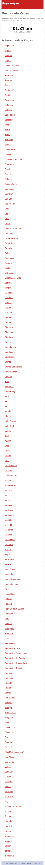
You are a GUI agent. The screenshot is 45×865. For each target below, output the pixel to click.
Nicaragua (9, 559)
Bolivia (8, 154)
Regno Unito (10, 643)
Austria (8, 95)
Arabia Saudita (11, 70)
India (7, 396)
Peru (7, 619)
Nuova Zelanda (11, 584)
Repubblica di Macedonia (16, 663)
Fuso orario (10, 3)
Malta (7, 500)
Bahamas (9, 105)
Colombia (9, 233)
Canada (8, 199)
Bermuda (9, 140)
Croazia (8, 248)
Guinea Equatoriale (13, 367)
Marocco (8, 505)
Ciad (7, 209)
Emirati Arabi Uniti (13, 278)
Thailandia (9, 796)
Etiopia (8, 288)
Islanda (8, 416)
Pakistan (8, 599)
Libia (7, 461)
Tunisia (8, 811)
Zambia (8, 851)
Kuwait (8, 441)
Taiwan (8, 787)
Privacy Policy (32, 863)
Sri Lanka (9, 747)
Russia (8, 688)
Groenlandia (10, 347)
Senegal (8, 708)
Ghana (8, 322)
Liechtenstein (11, 466)
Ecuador (8, 263)
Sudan (8, 767)
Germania (9, 317)
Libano (8, 456)
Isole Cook (9, 426)
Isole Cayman (11, 421)
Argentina (9, 75)
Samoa (8, 693)
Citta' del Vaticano (13, 228)
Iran (6, 401)
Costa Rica (10, 243)
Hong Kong (10, 391)
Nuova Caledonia (12, 579)
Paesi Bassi (10, 594)
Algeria (8, 51)
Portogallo (9, 629)
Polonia (8, 624)
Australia (9, 90)
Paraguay (9, 614)
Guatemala (9, 357)
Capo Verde (10, 204)
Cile (6, 214)
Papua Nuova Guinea (14, 609)
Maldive (8, 490)
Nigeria (8, 564)
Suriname (9, 772)
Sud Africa (9, 757)
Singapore (9, 717)
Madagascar (10, 485)
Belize (7, 130)
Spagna (8, 742)
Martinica (9, 510)
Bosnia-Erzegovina (13, 159)
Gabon (8, 307)
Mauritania (9, 515)
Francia (8, 303)
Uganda (8, 821)
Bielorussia (10, 149)
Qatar (7, 638)
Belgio (7, 125)
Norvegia (9, 574)
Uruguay (8, 831)
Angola (8, 61)
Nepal (7, 554)
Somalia (8, 737)
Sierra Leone (10, 713)
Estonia (8, 283)
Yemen (8, 846)
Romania (9, 678)
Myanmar (9, 545)
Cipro (7, 224)
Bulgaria (8, 179)
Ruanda (8, 683)
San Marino (10, 698)
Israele (8, 431)
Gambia (8, 312)
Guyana (8, 377)
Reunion (8, 673)
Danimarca (9, 258)
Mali (6, 495)
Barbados (9, 120)
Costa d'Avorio (11, 238)
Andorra (8, 56)
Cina (7, 219)
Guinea (8, 362)
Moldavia (9, 530)
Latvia (7, 451)
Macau (8, 480)
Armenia (8, 80)
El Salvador (10, 273)
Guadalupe (10, 352)
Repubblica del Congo (15, 658)
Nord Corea (10, 569)
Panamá (8, 604)
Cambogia (9, 189)
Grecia (8, 342)
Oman (7, 589)
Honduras (9, 387)
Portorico (9, 633)
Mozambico (10, 540)
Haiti (7, 382)
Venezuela (9, 836)
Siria (7, 722)
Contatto (22, 863)
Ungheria (9, 826)
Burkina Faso (11, 184)
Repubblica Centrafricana (16, 653)
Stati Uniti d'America (14, 752)
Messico (8, 525)
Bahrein (8, 110)
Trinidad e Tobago (13, 806)
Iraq (6, 406)
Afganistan (9, 46)
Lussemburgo (11, 475)
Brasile (8, 169)
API (40, 863)
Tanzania (9, 792)
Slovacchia (10, 727)
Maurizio (8, 520)
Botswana (9, 164)
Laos (7, 446)
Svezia (8, 777)
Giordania (9, 337)
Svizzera (8, 782)
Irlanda (8, 411)
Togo (7, 801)
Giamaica (9, 327)
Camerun (9, 194)
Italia (7, 436)
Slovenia (9, 732)
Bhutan (8, 144)
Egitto (7, 268)
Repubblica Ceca (12, 648)
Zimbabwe (9, 856)
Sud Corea (9, 762)
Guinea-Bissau (11, 372)
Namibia (8, 550)
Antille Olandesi (12, 65)
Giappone (9, 332)
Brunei (8, 174)
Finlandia (9, 298)
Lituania (8, 470)
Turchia (8, 816)
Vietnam (8, 841)
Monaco (8, 535)
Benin (7, 135)
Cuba (7, 253)
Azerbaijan (9, 100)
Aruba (7, 85)
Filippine (8, 293)
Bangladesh (10, 115)
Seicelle (8, 703)
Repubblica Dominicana (15, 668)
